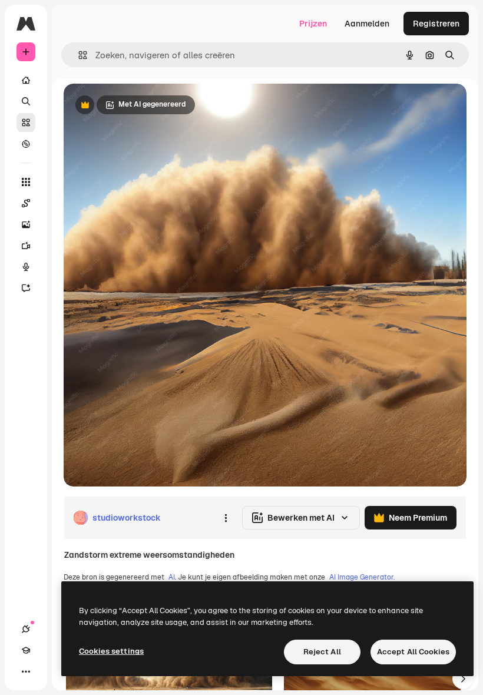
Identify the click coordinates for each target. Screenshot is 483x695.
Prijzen (313, 23)
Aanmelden (367, 23)
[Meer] (25, 671)
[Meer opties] (225, 517)
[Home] (25, 80)
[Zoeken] (25, 101)
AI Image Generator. (362, 577)
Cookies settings (111, 651)
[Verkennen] (25, 143)
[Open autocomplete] (78, 55)
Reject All (322, 652)
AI (171, 577)
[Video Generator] (25, 245)
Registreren (436, 23)
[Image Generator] (25, 224)
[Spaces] (25, 203)
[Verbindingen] (25, 629)
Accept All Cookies (413, 652)
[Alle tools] (25, 182)
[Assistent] (25, 288)
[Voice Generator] (25, 266)
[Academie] (25, 650)
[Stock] (25, 122)
